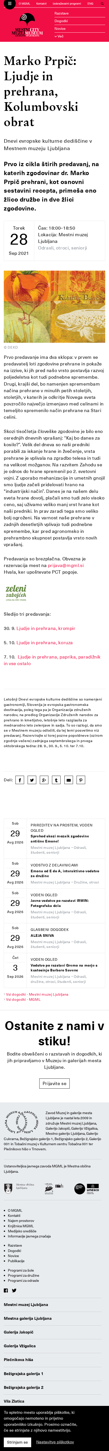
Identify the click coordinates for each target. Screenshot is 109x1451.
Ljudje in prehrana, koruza (44, 642)
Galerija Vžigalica (20, 1346)
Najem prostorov (21, 1220)
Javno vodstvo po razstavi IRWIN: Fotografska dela (60, 903)
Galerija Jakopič (18, 1332)
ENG (90, 4)
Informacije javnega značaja (29, 1236)
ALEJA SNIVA (42, 935)
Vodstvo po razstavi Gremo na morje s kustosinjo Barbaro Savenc (64, 968)
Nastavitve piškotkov (55, 1442)
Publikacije (16, 1261)
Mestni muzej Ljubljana (26, 1304)
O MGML (24, 4)
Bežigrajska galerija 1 (24, 1373)
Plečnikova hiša (18, 1359)
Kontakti (41, 4)
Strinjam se (17, 1442)
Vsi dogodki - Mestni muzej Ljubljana (37, 994)
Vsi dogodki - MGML (23, 999)
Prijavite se (55, 1083)
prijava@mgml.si (66, 565)
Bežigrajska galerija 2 (24, 1387)
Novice (60, 28)
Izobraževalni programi (67, 4)
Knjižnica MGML (21, 1226)
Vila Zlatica (14, 1401)
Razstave (62, 13)
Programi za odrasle (23, 1280)
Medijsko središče (22, 1231)
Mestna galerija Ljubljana (28, 1318)
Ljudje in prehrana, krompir (45, 628)
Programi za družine (23, 1275)
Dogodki (61, 21)
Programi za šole (21, 1270)
